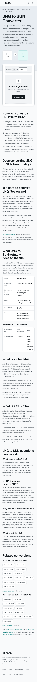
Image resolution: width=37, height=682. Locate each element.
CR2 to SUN (17, 617)
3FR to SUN (7, 599)
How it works (19, 670)
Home (4, 9)
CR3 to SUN (27, 617)
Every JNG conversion (9, 591)
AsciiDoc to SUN (9, 604)
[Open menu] (33, 3)
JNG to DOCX (21, 582)
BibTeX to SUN (8, 608)
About (10, 670)
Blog (10, 675)
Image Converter (7, 625)
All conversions (18, 675)
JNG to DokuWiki (9, 586)
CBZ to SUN (7, 617)
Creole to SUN (8, 621)
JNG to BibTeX (20, 569)
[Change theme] (28, 3)
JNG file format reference (13, 629)
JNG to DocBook (9, 582)
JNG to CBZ (18, 578)
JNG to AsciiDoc (9, 565)
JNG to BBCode (8, 569)
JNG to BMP (7, 574)
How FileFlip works (9, 235)
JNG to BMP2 (18, 574)
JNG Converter (25, 9)
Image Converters (13, 9)
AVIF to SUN (20, 604)
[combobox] (23, 69)
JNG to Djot (29, 578)
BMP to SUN (19, 608)
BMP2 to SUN (8, 612)
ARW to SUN (17, 599)
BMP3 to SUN (19, 612)
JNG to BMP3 (8, 578)
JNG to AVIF (20, 565)
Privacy (27, 670)
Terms (4, 675)
